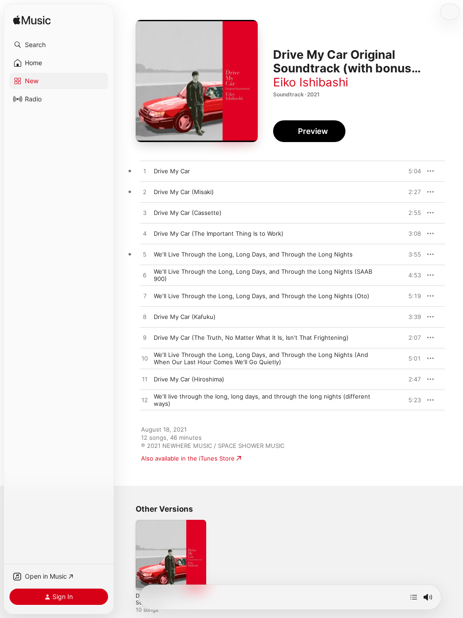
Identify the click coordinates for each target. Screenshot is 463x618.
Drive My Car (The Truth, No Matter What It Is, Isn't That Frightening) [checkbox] (251, 337)
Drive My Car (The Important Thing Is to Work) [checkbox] (218, 233)
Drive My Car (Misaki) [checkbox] (184, 191)
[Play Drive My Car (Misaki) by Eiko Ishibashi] (145, 192)
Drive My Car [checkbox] (172, 171)
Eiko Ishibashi (310, 82)
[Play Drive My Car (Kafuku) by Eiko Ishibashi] (145, 317)
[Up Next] (413, 597)
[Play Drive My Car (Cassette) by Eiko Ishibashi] (145, 213)
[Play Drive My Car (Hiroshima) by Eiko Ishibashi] (145, 380)
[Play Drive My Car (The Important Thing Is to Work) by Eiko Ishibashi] (145, 234)
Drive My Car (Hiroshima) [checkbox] (189, 379)
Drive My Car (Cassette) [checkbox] (188, 212)
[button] (59, 44)
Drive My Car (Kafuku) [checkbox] (185, 316)
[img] (32, 20)
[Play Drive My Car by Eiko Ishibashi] (145, 171)
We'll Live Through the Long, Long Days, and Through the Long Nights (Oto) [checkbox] (261, 295)
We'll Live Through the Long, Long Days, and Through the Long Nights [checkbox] (253, 254)
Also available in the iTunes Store (188, 458)
